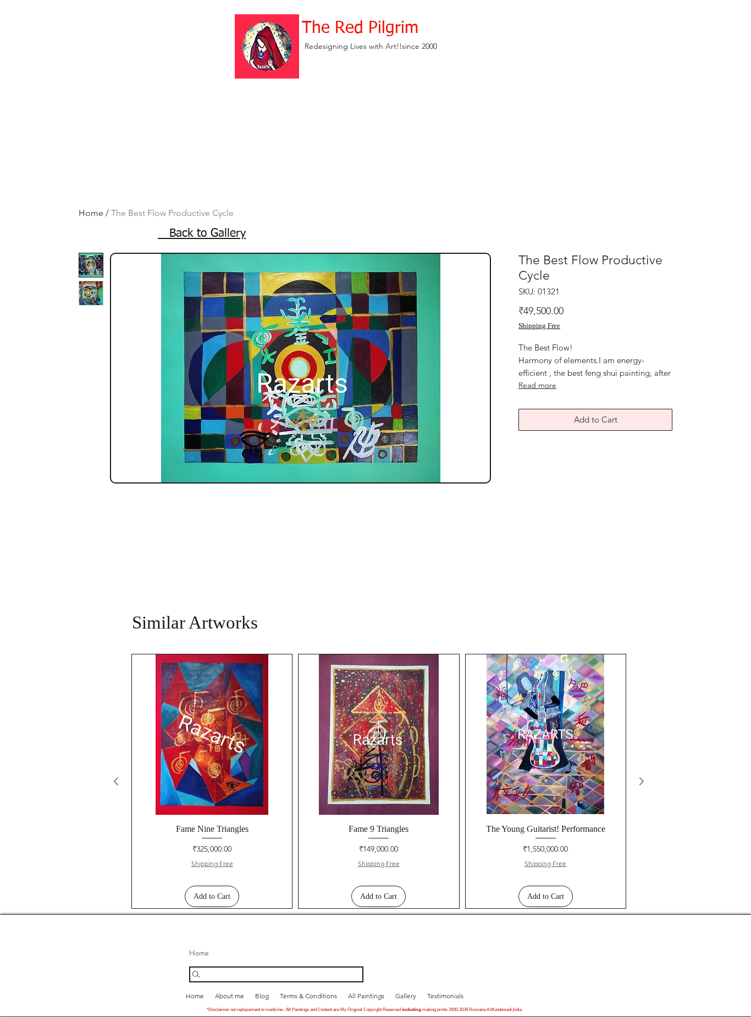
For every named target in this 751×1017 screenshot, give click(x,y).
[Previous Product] (116, 781)
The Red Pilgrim (360, 28)
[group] (378, 781)
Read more (537, 385)
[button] (406, 996)
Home (91, 213)
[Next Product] (641, 781)
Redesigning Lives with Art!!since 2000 (371, 46)
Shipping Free (539, 325)
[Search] (276, 974)
